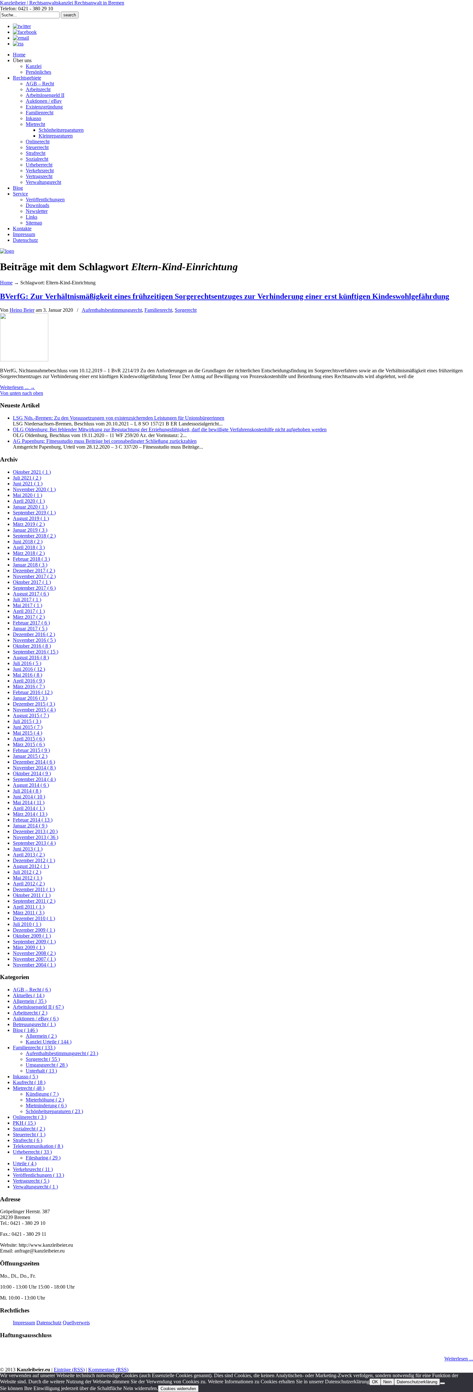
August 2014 (31, 785)
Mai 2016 (27, 675)
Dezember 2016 (34, 634)
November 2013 (35, 837)
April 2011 (28, 907)
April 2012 (29, 883)
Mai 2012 (27, 878)
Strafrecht (27, 1140)
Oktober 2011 (32, 895)
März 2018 (29, 553)
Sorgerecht (186, 310)
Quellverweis (76, 1322)
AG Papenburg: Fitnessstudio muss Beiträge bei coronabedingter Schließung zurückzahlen (105, 441)
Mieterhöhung (45, 1099)
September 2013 (34, 843)
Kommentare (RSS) (108, 1369)
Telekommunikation (38, 1146)
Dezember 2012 (34, 860)
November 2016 (34, 640)
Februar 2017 (31, 622)
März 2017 (29, 617)
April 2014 (29, 808)
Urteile (24, 1163)
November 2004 (34, 965)
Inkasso (25, 1076)
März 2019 (29, 524)
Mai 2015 (27, 733)
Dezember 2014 (34, 762)
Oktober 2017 (32, 582)
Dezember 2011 (34, 889)
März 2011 (28, 912)
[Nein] (442, 1383)
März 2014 (30, 814)
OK (375, 1381)
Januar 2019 (30, 530)
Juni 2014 (29, 796)
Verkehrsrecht (33, 1169)
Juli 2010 (27, 924)
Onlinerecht (29, 1117)
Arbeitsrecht (30, 1012)
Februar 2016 (32, 692)
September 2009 (34, 941)
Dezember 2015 (34, 704)
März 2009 (29, 947)
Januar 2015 (30, 756)
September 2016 (35, 651)
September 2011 (34, 901)
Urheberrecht (32, 1152)
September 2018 (34, 536)
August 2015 (31, 715)
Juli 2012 (27, 872)
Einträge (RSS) (69, 1369)
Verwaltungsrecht (35, 1186)
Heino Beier (22, 310)
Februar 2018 (31, 559)
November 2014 (34, 767)
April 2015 (29, 738)
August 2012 (31, 866)
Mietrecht (28, 1088)
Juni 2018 (27, 541)
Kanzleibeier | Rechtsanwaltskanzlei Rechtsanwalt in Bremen (62, 2)
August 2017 (31, 593)
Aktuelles (28, 995)
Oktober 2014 (32, 773)
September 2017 (34, 588)
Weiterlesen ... (458, 1358)
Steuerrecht (29, 1134)
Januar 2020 (30, 507)
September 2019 (34, 512)
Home (6, 282)
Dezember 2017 (34, 570)
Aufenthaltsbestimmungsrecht (112, 310)
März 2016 (29, 686)
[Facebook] (25, 32)
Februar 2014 (32, 820)
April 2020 (29, 501)
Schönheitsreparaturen (54, 1111)
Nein (387, 1381)
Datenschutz (48, 1322)
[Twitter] (22, 26)
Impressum (24, 1322)
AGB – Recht (32, 989)
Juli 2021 (27, 478)
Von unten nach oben (21, 393)
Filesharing (43, 1157)
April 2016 (29, 680)
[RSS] (18, 43)
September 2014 (34, 779)
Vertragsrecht (31, 1181)
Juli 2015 (27, 721)
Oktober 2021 (32, 472)
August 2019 (31, 518)
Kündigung (42, 1094)
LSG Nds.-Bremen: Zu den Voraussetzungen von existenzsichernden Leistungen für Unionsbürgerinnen (118, 418)
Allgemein (29, 1001)
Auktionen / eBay (36, 1018)
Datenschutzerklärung (417, 1381)
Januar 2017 (30, 628)
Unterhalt (41, 1070)
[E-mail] (21, 38)
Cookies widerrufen (178, 1388)
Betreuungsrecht (34, 1024)
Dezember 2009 (34, 930)
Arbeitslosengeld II (38, 1007)
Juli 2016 (27, 663)
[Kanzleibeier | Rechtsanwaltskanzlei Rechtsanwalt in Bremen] (7, 251)
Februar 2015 (31, 750)
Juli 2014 (27, 791)
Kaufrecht (29, 1082)
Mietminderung (46, 1105)
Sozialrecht (29, 1128)
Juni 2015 (27, 727)
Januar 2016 (30, 698)
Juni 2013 (27, 849)
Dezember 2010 (34, 918)
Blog (25, 1030)
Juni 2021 (27, 483)
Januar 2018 (30, 564)
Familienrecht (158, 310)
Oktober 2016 (32, 646)
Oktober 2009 (32, 936)
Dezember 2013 (35, 831)
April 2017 (29, 611)
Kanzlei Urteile (48, 1041)
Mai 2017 (27, 605)
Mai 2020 (27, 495)
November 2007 (34, 959)
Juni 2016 (29, 669)
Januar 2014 (30, 825)
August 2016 (31, 657)
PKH (24, 1123)
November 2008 (34, 953)
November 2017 (34, 576)
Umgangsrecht (47, 1065)
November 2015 (34, 709)
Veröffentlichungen (38, 1175)
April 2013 (29, 854)
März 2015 (29, 744)
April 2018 (29, 547)
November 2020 (34, 489)
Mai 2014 (28, 802)
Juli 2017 (27, 599)
